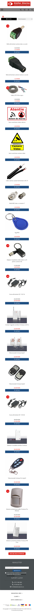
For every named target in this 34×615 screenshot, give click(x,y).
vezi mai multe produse (17, 553)
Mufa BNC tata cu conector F (17, 203)
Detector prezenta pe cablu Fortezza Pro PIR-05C (17, 510)
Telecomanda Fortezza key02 (17, 384)
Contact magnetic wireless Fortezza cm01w (17, 325)
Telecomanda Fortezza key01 (17, 353)
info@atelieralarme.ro (18, 587)
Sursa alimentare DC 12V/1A (17, 294)
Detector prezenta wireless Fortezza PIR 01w (17, 541)
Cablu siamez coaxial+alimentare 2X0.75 (17, 180)
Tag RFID (17, 232)
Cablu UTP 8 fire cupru (17, 95)
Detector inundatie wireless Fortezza (17, 445)
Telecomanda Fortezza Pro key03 (17, 478)
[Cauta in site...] (32, 9)
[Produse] (2, 10)
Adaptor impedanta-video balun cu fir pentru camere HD (17, 260)
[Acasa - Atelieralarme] (17, 3)
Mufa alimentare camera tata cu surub (17, 44)
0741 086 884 (18, 582)
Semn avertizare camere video (17, 153)
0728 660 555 (18, 584)
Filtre (10, 19)
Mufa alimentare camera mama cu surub (17, 75)
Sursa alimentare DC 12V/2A (17, 415)
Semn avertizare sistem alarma (17, 122)
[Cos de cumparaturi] (28, 9)
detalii (18, 52)
